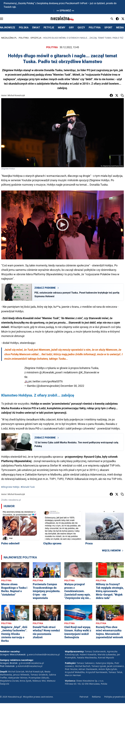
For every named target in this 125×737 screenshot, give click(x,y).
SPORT (108, 27)
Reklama (96, 696)
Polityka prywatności (114, 696)
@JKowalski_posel (50, 372)
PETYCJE (49, 27)
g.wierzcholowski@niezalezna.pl (43, 654)
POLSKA (24, 27)
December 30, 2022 (72, 385)
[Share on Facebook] (111, 95)
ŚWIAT (36, 27)
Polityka (24, 38)
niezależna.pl (9, 38)
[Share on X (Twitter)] (116, 95)
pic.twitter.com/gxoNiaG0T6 (45, 381)
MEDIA (120, 27)
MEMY (61, 27)
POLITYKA (95, 27)
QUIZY (81, 27)
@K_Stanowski (87, 372)
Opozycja (35, 38)
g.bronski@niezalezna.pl (31, 663)
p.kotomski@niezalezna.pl (29, 666)
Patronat (84, 696)
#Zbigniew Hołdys (10, 486)
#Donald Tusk (28, 486)
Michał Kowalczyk (16, 95)
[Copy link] (122, 95)
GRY (71, 27)
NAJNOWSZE (7, 27)
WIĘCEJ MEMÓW (111, 550)
